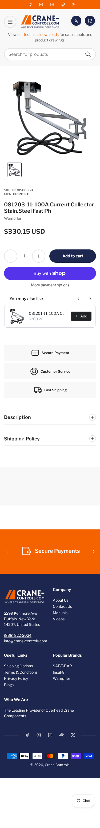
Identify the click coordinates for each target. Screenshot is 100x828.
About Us (61, 600)
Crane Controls (57, 765)
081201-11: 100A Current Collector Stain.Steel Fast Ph (48, 313)
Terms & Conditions (21, 672)
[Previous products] (78, 299)
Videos (59, 619)
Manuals (60, 612)
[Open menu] (10, 22)
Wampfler (12, 218)
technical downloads (41, 34)
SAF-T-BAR (62, 666)
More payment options (50, 285)
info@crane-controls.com (25, 641)
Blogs (9, 684)
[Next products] (90, 299)
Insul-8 (59, 672)
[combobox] (50, 54)
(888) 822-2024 (17, 635)
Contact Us (62, 606)
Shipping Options (18, 666)
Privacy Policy (16, 678)
